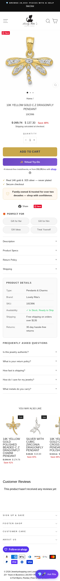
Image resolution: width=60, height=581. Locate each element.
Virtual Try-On (30, 161)
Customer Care (14, 531)
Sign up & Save (14, 515)
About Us (10, 540)
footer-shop (12, 523)
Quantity (30, 134)
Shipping (19, 126)
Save (39, 206)
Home (29, 98)
